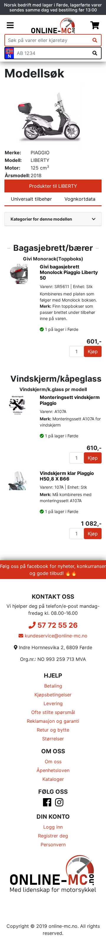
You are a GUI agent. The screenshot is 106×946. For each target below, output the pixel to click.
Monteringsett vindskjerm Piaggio (70, 400)
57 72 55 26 (57, 625)
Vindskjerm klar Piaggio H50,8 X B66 (67, 476)
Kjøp (93, 351)
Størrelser (53, 739)
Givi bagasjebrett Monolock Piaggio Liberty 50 (69, 272)
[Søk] (95, 40)
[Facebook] (47, 804)
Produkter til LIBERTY (53, 186)
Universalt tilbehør (31, 199)
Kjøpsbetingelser (53, 695)
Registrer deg (53, 836)
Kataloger (53, 779)
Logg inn (53, 827)
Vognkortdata (79, 199)
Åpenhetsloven (53, 770)
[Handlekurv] (95, 25)
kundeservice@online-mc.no (55, 636)
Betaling (53, 686)
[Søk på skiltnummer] (95, 53)
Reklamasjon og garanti (53, 721)
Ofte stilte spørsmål (53, 712)
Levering (53, 703)
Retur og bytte (53, 730)
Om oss (53, 761)
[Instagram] (59, 804)
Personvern (53, 844)
